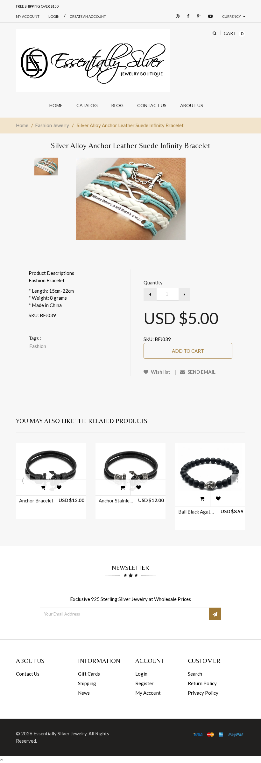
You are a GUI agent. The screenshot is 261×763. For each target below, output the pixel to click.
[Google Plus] (197, 16)
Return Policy (202, 683)
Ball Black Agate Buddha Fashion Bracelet (196, 511)
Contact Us (27, 674)
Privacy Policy (203, 693)
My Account (27, 16)
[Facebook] (186, 16)
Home (22, 125)
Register (144, 683)
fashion (37, 346)
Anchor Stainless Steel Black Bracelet (116, 500)
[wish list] (59, 487)
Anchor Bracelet (36, 500)
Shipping (87, 683)
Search (195, 674)
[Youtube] (209, 16)
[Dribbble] (176, 16)
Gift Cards (89, 674)
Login (141, 674)
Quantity (153, 282)
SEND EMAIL (201, 372)
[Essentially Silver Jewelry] (93, 60)
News (84, 693)
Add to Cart (188, 351)
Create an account (88, 16)
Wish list (160, 372)
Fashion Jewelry (52, 125)
